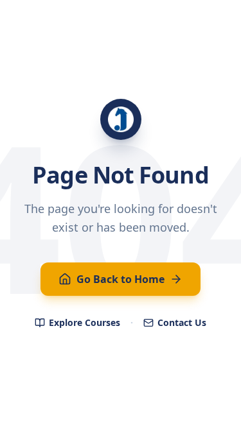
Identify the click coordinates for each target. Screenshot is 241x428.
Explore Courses (84, 322)
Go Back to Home (120, 279)
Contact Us (181, 322)
